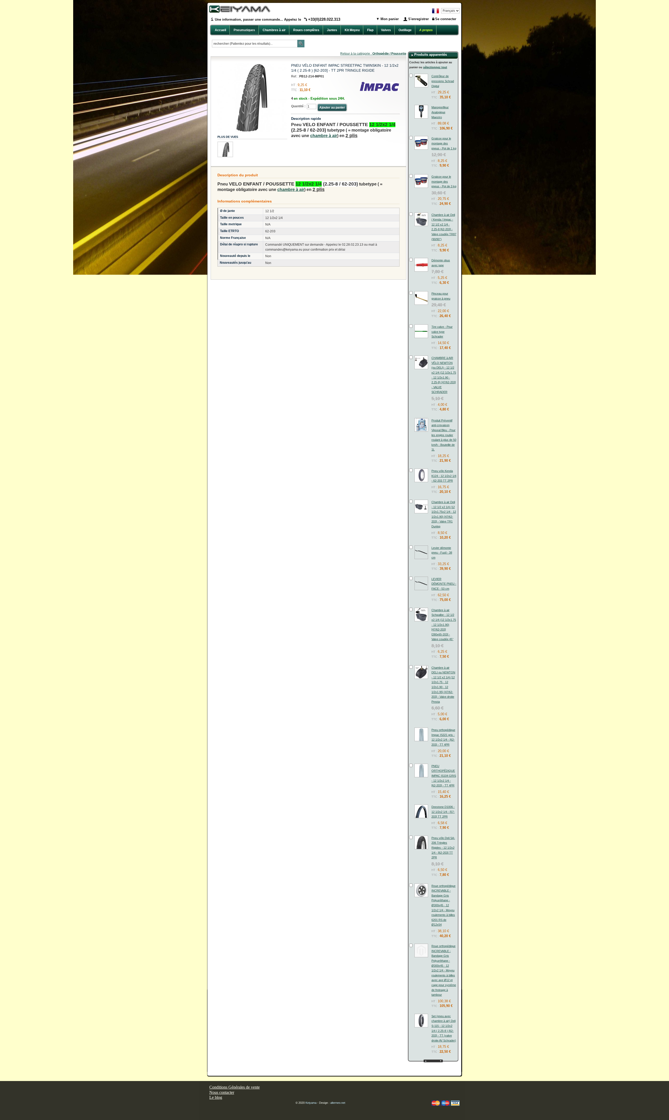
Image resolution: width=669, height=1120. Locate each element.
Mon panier (389, 19)
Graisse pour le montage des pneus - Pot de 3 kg (443, 181)
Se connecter (445, 19)
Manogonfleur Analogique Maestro (440, 112)
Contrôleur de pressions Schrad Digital (442, 81)
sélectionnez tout (435, 67)
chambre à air (323, 135)
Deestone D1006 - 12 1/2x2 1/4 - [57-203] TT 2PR (443, 811)
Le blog (215, 1097)
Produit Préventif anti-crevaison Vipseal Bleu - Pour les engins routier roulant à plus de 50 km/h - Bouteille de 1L (443, 435)
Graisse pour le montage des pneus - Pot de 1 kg (443, 143)
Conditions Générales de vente (234, 1087)
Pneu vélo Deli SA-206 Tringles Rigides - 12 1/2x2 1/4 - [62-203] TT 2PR (443, 847)
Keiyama (310, 1102)
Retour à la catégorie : (373, 53)
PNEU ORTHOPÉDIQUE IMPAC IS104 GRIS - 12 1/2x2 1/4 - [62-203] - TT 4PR (443, 775)
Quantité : (298, 106)
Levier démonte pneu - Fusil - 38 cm (441, 552)
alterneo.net (337, 1102)
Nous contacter (221, 1092)
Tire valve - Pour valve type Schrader (442, 331)
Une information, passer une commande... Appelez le (277, 19)
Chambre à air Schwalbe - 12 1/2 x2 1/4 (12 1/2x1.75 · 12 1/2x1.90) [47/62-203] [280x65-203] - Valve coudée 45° (443, 625)
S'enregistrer (418, 19)
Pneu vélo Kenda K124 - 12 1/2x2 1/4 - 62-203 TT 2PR (443, 475)
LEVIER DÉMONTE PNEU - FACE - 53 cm (443, 583)
